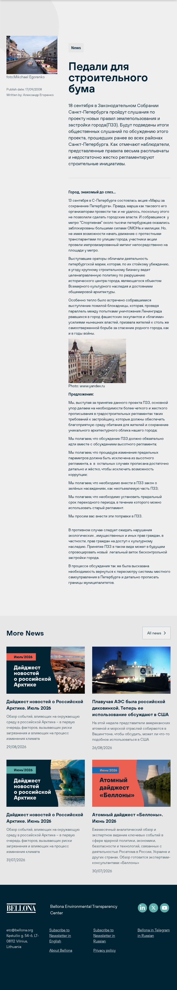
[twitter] (153, 907)
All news (154, 633)
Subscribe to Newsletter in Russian (104, 935)
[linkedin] (142, 907)
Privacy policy (104, 950)
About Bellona (60, 950)
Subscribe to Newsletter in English (60, 935)
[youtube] (164, 907)
